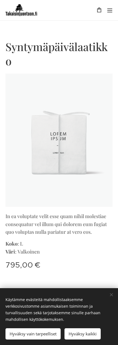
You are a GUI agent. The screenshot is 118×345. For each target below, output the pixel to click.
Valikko (109, 10)
